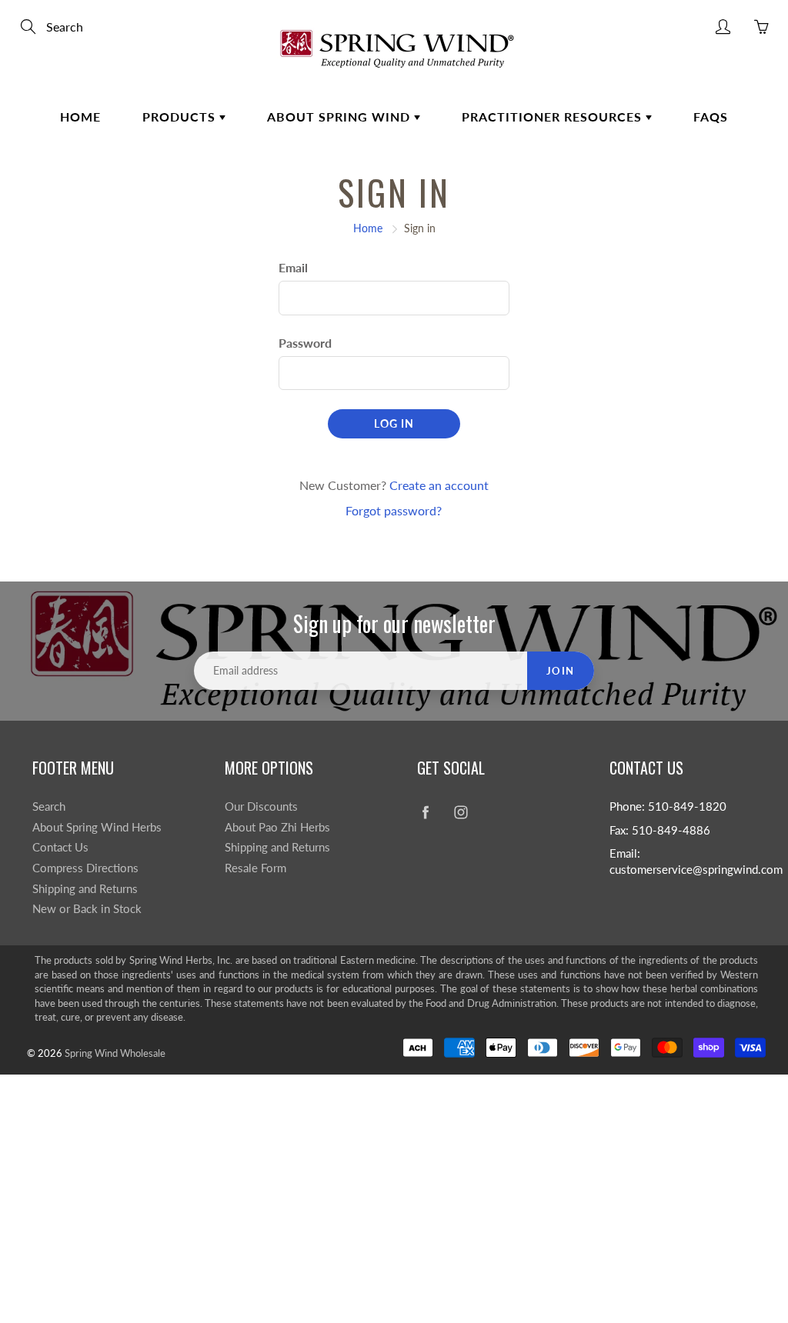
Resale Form (255, 868)
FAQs (710, 116)
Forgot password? (394, 510)
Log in (394, 423)
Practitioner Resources (554, 116)
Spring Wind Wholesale (115, 1053)
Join (560, 671)
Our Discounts (261, 806)
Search (48, 806)
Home (80, 116)
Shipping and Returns (85, 888)
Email (293, 267)
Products (180, 116)
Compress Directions (85, 868)
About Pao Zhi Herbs (277, 827)
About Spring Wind (340, 116)
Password (305, 342)
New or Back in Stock (87, 908)
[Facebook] (425, 812)
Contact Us (60, 847)
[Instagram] (460, 812)
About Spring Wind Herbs (97, 827)
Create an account (439, 485)
